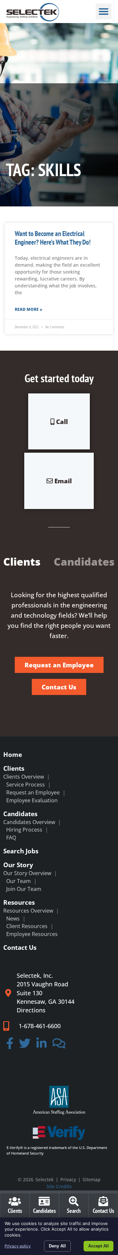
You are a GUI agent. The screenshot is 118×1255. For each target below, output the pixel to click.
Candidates (20, 813)
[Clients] (15, 1201)
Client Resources (27, 926)
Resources (19, 902)
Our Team (18, 881)
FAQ (11, 837)
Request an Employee (33, 792)
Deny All (57, 1245)
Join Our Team (23, 889)
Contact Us (19, 947)
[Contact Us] (103, 1201)
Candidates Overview (29, 822)
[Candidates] (44, 1201)
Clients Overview (23, 776)
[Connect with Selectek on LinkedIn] (41, 1045)
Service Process (25, 784)
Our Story (18, 864)
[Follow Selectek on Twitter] (25, 1045)
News (13, 918)
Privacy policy (18, 1245)
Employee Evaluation (32, 800)
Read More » (28, 309)
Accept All (98, 1245)
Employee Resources (32, 934)
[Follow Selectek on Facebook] (9, 1045)
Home (12, 754)
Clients (13, 768)
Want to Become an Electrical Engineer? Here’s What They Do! (52, 237)
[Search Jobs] (74, 1201)
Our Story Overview (27, 873)
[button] (103, 11)
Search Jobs (20, 850)
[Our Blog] (59, 1045)
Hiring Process (24, 829)
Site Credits (59, 1186)
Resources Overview (28, 910)
